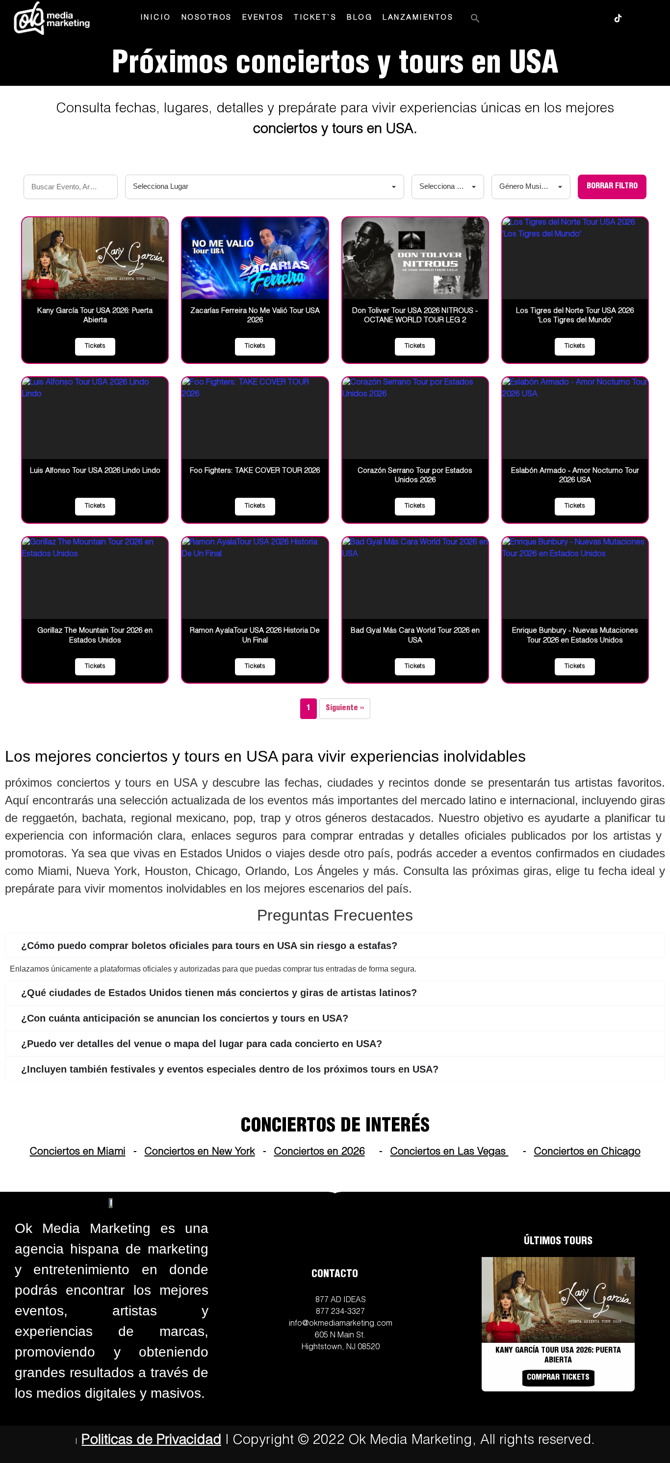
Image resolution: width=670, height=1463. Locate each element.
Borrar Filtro (612, 187)
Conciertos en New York (200, 1152)
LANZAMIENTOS (418, 18)
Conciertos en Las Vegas (449, 1152)
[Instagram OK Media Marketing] (547, 18)
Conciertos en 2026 (319, 1152)
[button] (475, 18)
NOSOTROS (206, 18)
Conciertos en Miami (78, 1152)
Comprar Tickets (558, 1378)
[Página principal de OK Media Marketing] (51, 18)
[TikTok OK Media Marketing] (618, 18)
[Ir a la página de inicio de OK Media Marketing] (112, 1202)
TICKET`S (315, 18)
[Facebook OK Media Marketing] (571, 18)
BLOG (359, 18)
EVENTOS (263, 18)
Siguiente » (345, 709)
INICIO (155, 18)
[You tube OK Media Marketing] (594, 18)
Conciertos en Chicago (587, 1152)
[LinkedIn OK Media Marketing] (641, 18)
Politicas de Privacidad (151, 1441)
